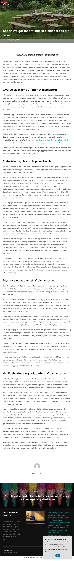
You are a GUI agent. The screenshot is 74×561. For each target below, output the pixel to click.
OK (58, 555)
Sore (6, 4)
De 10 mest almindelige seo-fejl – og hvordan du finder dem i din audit (58, 530)
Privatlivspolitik (7, 550)
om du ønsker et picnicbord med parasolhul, (52, 140)
